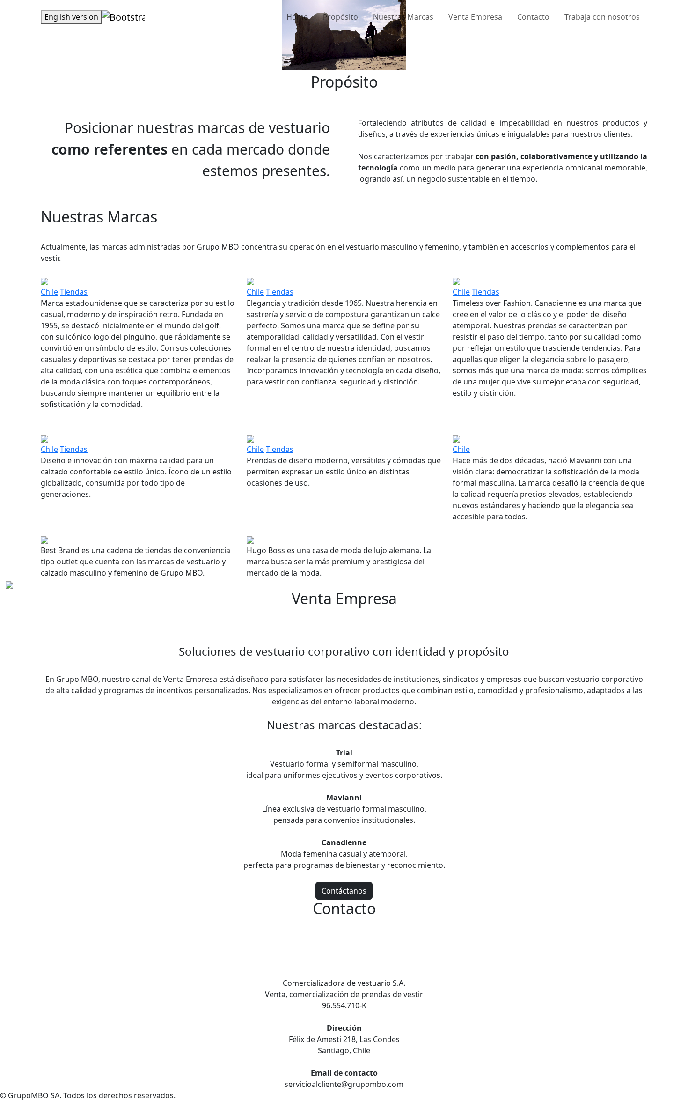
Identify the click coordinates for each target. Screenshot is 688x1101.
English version (71, 17)
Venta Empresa (475, 17)
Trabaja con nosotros (602, 17)
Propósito (340, 17)
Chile (49, 292)
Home (297, 17)
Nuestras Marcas (403, 17)
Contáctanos (344, 891)
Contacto (533, 17)
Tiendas (74, 292)
